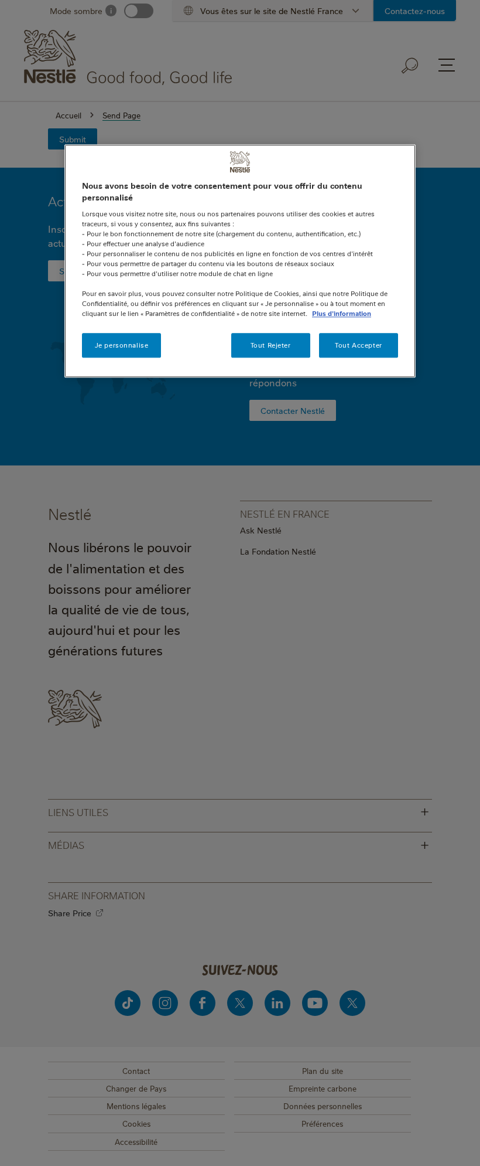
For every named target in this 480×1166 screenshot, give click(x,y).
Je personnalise (122, 345)
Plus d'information (341, 313)
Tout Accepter (358, 345)
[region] (240, 261)
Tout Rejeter (271, 345)
